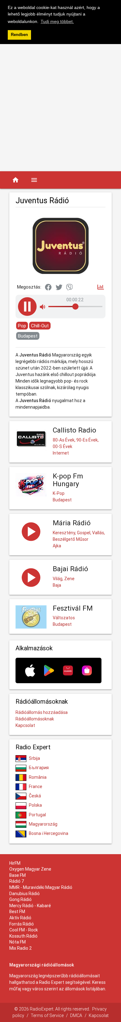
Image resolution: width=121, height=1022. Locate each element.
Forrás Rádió (21, 924)
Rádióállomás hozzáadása (42, 712)
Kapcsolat (25, 725)
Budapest (28, 336)
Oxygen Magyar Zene (30, 869)
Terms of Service (47, 1015)
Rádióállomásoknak (35, 719)
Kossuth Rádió (23, 936)
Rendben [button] (19, 35)
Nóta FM (17, 942)
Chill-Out (40, 326)
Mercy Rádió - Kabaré (30, 905)
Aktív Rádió (20, 918)
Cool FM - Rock (23, 930)
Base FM (17, 875)
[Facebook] (48, 287)
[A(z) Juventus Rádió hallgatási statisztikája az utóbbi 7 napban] (100, 287)
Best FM (17, 911)
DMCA (76, 1015)
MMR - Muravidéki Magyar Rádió (40, 887)
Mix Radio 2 (20, 948)
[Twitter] (59, 287)
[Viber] (69, 287)
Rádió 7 (16, 881)
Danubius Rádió (24, 893)
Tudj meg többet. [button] (57, 21)
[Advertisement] (60, 107)
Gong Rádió (20, 899)
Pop (22, 326)
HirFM (14, 863)
